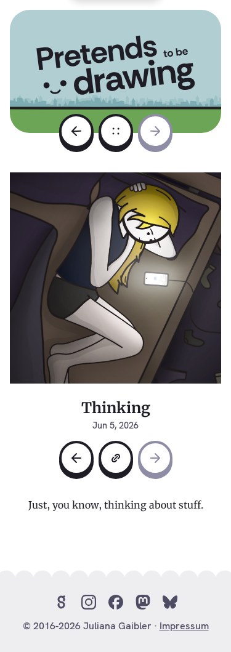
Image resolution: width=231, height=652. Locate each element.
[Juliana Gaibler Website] (61, 602)
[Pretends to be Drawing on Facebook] (115, 602)
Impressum (184, 625)
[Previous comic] (76, 131)
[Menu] (115, 130)
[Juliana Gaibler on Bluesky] (170, 602)
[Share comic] (116, 458)
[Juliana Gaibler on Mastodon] (143, 602)
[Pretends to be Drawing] (115, 67)
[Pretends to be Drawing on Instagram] (88, 602)
